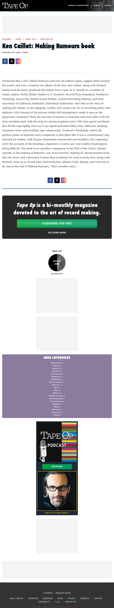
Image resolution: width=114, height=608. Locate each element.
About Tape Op (16, 598)
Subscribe (47, 598)
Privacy (71, 598)
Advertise (33, 598)
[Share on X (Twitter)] (11, 61)
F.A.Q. (57, 602)
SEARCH (108, 5)
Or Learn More (57, 232)
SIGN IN (96, 5)
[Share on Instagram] (18, 61)
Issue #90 (31, 39)
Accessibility (44, 602)
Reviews (6, 39)
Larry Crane (21, 53)
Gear (18, 39)
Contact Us (70, 602)
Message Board (63, 593)
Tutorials (48, 593)
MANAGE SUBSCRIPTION (79, 5)
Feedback (84, 598)
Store (60, 598)
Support (98, 598)
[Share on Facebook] (5, 61)
